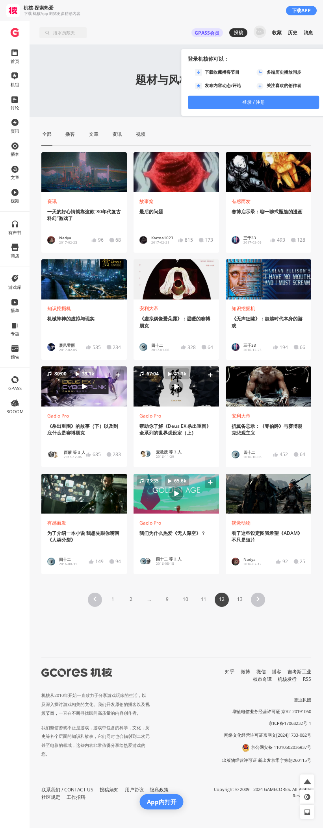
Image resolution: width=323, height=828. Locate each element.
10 (185, 599)
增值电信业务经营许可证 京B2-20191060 (271, 711)
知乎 (229, 671)
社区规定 (50, 797)
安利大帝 (148, 308)
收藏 (277, 32)
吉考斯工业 (299, 671)
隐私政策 (159, 789)
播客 (276, 671)
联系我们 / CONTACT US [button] (67, 789)
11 (203, 599)
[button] (84, 386)
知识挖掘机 (59, 308)
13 (240, 599)
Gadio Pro (58, 415)
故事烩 (146, 201)
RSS (307, 679)
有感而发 (241, 201)
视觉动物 (241, 522)
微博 (245, 671)
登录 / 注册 (253, 102)
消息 (308, 32)
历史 (292, 32)
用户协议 (134, 789)
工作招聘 (76, 797)
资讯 (52, 201)
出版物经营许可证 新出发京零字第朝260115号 (266, 760)
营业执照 (302, 699)
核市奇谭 (262, 679)
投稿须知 (109, 789)
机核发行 (287, 679)
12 (222, 599)
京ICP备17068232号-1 (290, 723)
